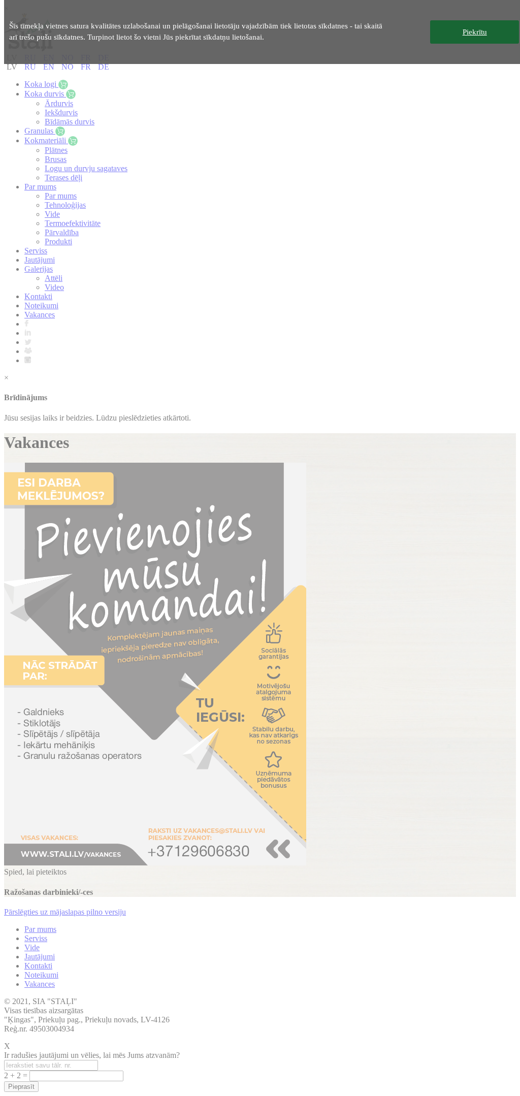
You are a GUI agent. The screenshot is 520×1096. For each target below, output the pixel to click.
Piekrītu (475, 32)
